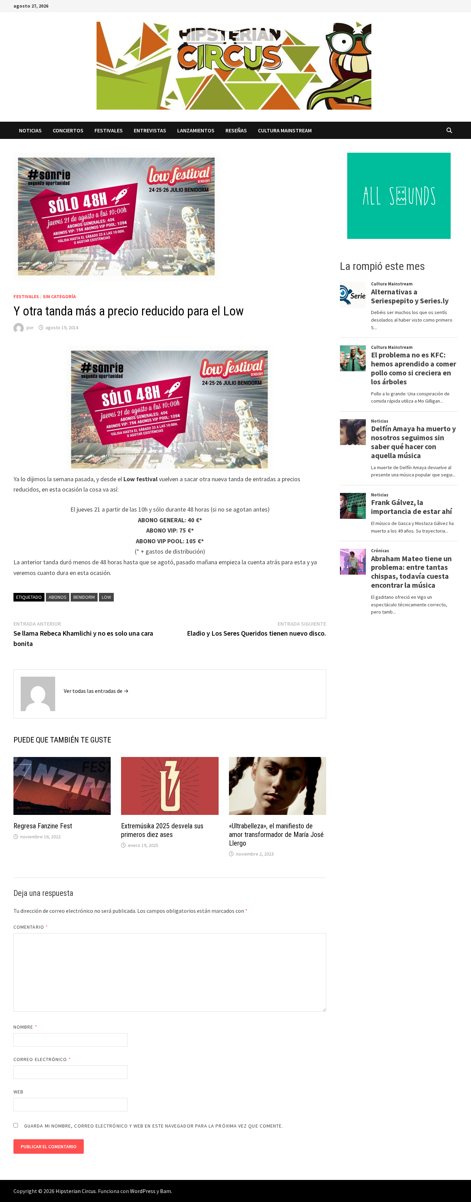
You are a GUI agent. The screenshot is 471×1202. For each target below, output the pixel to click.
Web (18, 1092)
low (106, 597)
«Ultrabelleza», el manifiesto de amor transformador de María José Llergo (276, 834)
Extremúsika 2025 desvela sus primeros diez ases (162, 830)
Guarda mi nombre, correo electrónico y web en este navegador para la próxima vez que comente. (153, 1126)
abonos (58, 597)
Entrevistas (150, 130)
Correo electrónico (42, 1059)
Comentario (30, 927)
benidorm (84, 597)
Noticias (30, 130)
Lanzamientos (195, 130)
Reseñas (236, 130)
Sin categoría (59, 296)
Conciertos (68, 130)
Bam (165, 1191)
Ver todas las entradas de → (96, 690)
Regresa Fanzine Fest (42, 826)
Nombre (25, 1027)
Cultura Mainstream (285, 130)
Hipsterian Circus (76, 1191)
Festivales (108, 130)
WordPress (143, 1191)
